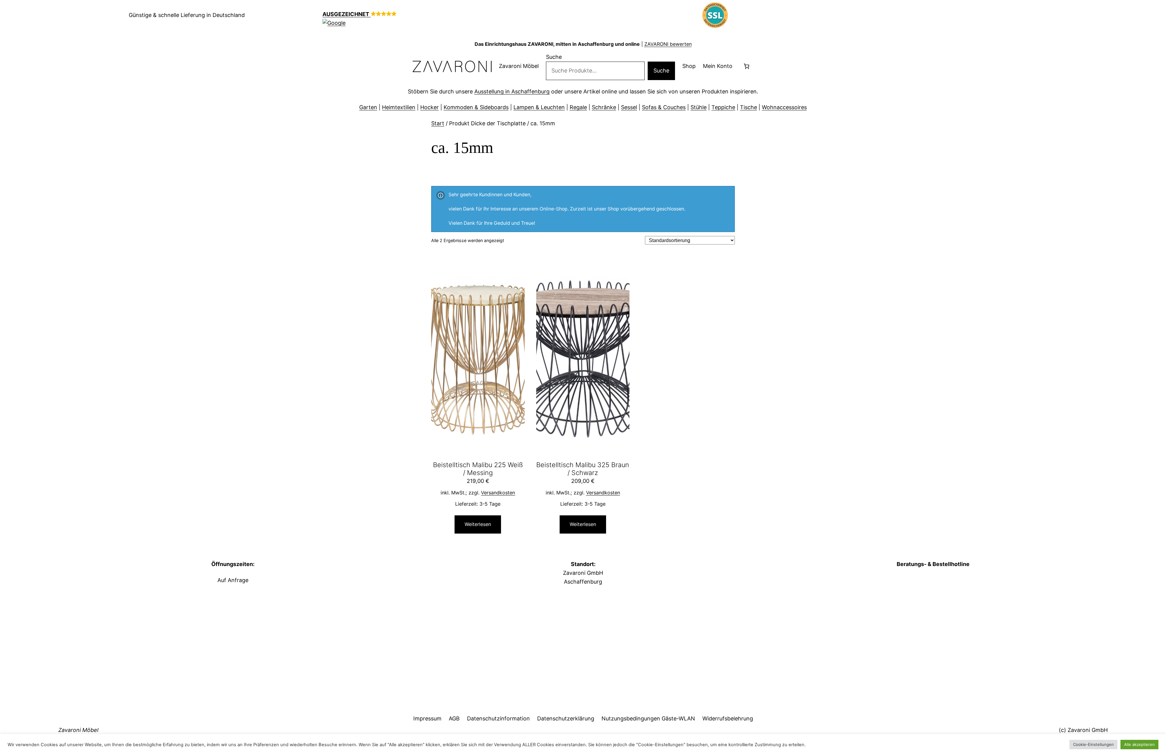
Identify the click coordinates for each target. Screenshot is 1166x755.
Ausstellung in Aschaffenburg (512, 91)
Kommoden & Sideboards (476, 107)
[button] (450, 19)
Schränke (604, 107)
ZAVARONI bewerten (668, 44)
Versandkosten (498, 493)
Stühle (698, 107)
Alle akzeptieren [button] (1139, 744)
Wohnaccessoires (784, 107)
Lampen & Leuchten (539, 107)
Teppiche (723, 107)
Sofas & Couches (664, 107)
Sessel (629, 107)
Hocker (429, 107)
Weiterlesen (478, 524)
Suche (554, 57)
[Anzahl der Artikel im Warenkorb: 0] (746, 66)
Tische (748, 107)
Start (437, 123)
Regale (578, 107)
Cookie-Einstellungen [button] (1093, 744)
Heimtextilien (398, 107)
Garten (368, 107)
